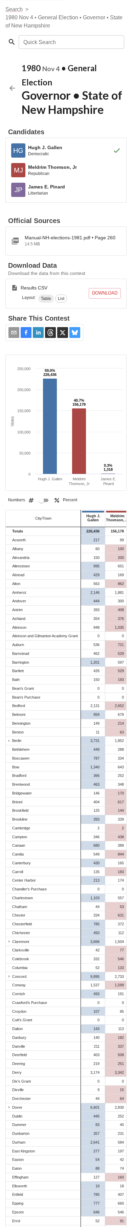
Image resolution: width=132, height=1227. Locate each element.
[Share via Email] (13, 332)
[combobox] (71, 42)
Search (14, 9)
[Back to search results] (12, 88)
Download (104, 293)
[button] (46, 299)
